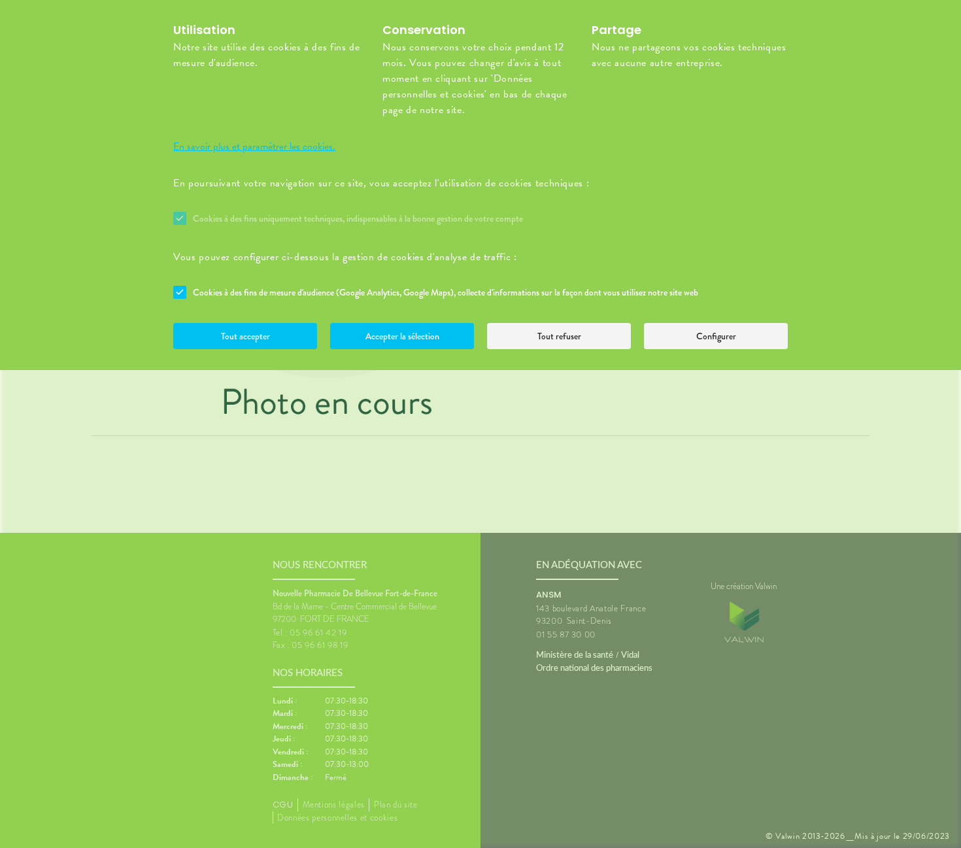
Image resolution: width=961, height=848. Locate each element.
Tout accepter (245, 336)
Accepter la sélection (402, 336)
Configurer (716, 336)
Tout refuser (559, 336)
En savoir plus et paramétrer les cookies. (254, 146)
